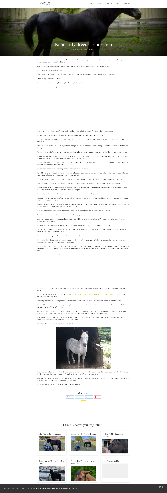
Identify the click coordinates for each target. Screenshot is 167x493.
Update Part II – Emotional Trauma (112, 435)
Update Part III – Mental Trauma (83, 434)
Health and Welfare (75, 49)
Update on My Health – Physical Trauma (51, 462)
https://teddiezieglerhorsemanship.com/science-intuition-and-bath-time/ (94, 294)
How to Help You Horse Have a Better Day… (82, 462)
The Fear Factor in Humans (50, 434)
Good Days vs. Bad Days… (112, 461)
